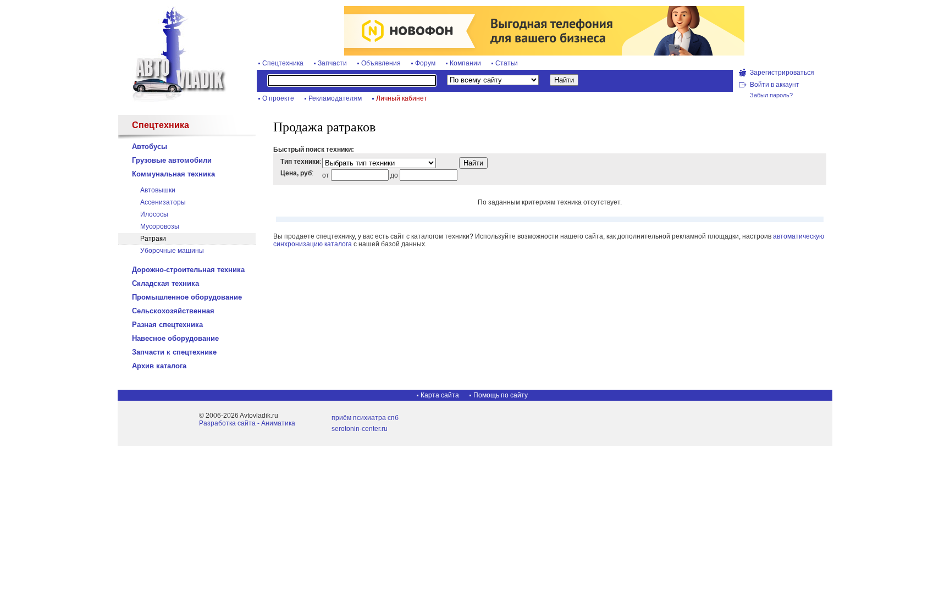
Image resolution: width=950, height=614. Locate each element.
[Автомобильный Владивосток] (172, 100)
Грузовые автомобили (172, 160)
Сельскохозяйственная (173, 311)
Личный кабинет (401, 98)
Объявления (381, 63)
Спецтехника (282, 63)
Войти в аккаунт (774, 84)
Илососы (154, 214)
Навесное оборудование (175, 338)
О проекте (278, 98)
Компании (465, 63)
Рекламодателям (335, 98)
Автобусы (149, 146)
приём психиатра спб (365, 418)
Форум (425, 63)
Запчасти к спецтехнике (174, 352)
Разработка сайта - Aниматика (247, 423)
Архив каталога (159, 366)
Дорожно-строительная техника (188, 269)
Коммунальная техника (173, 174)
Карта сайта (440, 395)
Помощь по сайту (500, 395)
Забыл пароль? (771, 95)
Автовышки (157, 190)
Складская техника (165, 283)
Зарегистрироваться (782, 72)
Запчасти (332, 63)
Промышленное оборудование (187, 297)
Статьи (506, 63)
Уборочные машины (172, 251)
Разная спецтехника (167, 324)
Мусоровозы (159, 226)
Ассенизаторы (163, 202)
